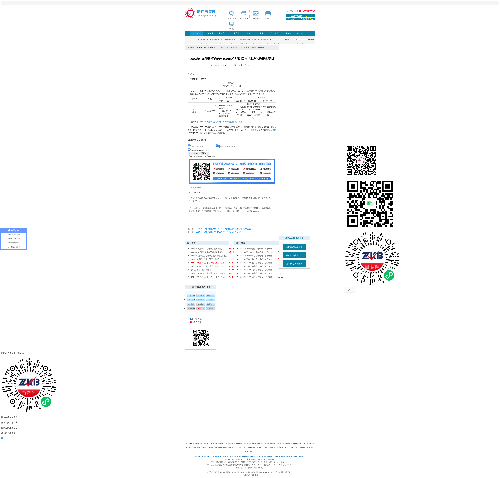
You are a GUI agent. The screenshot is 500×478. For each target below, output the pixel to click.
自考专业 (236, 33)
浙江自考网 (201, 47)
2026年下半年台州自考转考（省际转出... (257, 252)
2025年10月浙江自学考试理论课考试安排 (208, 262)
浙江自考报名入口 (294, 255)
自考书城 (262, 33)
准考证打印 (191, 300)
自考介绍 (191, 295)
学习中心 (275, 33)
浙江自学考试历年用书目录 (202, 269)
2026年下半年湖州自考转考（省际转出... (257, 269)
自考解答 (288, 33)
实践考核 (201, 304)
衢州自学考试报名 (265, 456)
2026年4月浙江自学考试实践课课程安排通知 (209, 255)
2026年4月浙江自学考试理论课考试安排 (207, 259)
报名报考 (210, 33)
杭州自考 (243, 456)
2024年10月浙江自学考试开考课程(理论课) (208, 276)
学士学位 (191, 304)
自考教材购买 (285, 456)
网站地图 (302, 456)
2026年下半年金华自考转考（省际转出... (257, 262)
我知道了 (232, 82)
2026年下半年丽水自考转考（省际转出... (257, 248)
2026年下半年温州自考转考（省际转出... (257, 276)
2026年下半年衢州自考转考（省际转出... (257, 259)
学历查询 (210, 309)
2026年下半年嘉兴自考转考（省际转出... (257, 273)
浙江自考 (207, 456)
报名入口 (249, 33)
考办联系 (201, 309)
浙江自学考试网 (252, 456)
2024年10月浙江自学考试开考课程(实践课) (208, 273)
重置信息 (204, 153)
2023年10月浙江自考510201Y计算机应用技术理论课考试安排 (224, 228)
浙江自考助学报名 (294, 247)
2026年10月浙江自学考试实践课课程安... (208, 248)
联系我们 (294, 456)
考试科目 (301, 33)
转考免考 (191, 309)
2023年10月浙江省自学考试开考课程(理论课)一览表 (221, 121)
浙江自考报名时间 (233, 456)
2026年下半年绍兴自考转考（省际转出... (257, 266)
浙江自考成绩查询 (294, 263)
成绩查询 (201, 300)
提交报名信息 (194, 153)
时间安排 (210, 295)
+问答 (238, 85)
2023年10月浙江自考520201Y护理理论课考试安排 (219, 231)
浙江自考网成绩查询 (219, 456)
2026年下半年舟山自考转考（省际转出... (257, 255)
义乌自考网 (276, 456)
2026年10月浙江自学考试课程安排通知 (207, 252)
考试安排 (223, 33)
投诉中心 (290, 472)
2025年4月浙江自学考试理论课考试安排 (207, 266)
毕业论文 (210, 304)
